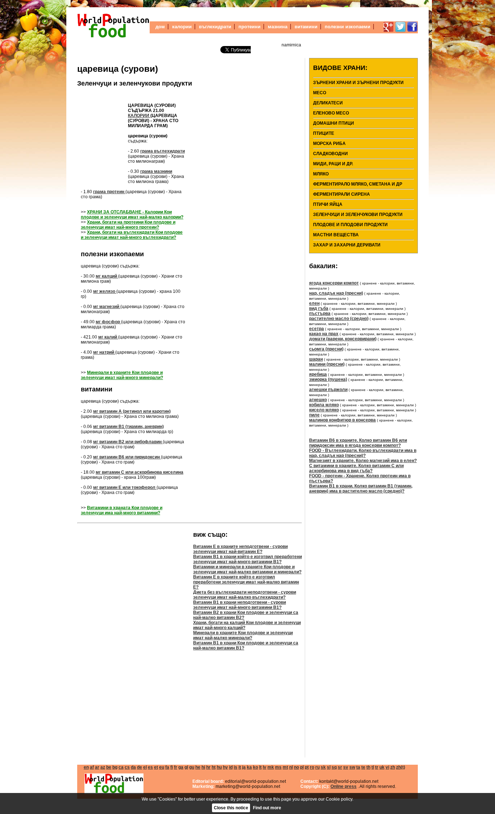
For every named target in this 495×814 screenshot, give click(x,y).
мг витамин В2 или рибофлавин (128, 441)
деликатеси (328, 102)
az (102, 767)
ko (255, 767)
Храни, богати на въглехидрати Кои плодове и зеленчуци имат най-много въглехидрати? (132, 235)
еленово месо (331, 113)
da (133, 767)
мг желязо (104, 291)
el (145, 767)
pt (307, 767)
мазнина (277, 26)
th (368, 767)
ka (249, 767)
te (363, 767)
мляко (321, 173)
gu (191, 767)
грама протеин (109, 191)
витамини (306, 26)
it (239, 767)
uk (381, 767)
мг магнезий (106, 306)
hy (225, 767)
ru (317, 767)
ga (180, 767)
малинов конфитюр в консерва (342, 420)
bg (114, 767)
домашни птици (333, 123)
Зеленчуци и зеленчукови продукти (134, 83)
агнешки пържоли (328, 389)
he (197, 767)
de (139, 767)
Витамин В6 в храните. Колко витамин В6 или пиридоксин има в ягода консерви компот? (358, 443)
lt (260, 767)
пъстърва (319, 313)
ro (312, 767)
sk (323, 767)
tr (376, 767)
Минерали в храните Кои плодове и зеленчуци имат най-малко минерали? (243, 635)
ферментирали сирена (341, 194)
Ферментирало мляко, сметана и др (357, 184)
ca (121, 767)
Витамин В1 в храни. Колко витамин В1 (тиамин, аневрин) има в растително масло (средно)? (360, 488)
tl (372, 767)
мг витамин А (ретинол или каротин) (132, 411)
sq (334, 767)
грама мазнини (156, 171)
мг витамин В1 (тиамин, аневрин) (128, 426)
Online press (343, 786)
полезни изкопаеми (347, 26)
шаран (316, 359)
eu (161, 767)
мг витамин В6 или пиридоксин (127, 457)
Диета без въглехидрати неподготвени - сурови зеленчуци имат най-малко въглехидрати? (244, 595)
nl (291, 767)
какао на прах (323, 333)
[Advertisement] (102, 136)
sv (345, 767)
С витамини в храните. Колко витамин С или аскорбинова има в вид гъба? (356, 468)
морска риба (329, 143)
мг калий (108, 337)
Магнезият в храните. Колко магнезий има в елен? (363, 460)
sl (328, 767)
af (92, 767)
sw (352, 767)
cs (127, 767)
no (296, 767)
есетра (316, 328)
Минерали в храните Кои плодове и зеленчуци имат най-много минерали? (122, 375)
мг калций (107, 276)
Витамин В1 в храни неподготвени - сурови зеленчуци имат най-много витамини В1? (239, 605)
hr (208, 767)
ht (214, 767)
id (231, 767)
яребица (318, 374)
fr (175, 767)
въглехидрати (215, 26)
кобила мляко (324, 404)
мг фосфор (108, 321)
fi (171, 767)
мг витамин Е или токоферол (125, 487)
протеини (249, 26)
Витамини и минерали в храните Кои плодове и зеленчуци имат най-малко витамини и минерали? (247, 569)
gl (186, 767)
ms (278, 767)
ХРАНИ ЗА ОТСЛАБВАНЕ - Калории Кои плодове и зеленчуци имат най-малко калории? (132, 214)
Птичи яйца (327, 204)
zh (392, 767)
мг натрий (104, 352)
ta (358, 767)
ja (244, 767)
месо (319, 92)
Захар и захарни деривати (346, 245)
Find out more (267, 807)
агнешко (318, 399)
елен (314, 303)
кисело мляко (324, 409)
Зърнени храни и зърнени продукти (358, 82)
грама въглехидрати (162, 151)
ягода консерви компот (334, 283)
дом (160, 26)
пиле (314, 415)
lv (264, 767)
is (235, 767)
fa (167, 767)
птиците (323, 133)
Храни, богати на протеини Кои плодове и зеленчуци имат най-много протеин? (128, 225)
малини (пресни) (327, 364)
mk (270, 767)
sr (340, 767)
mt (285, 767)
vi (387, 767)
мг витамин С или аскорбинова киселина (139, 472)
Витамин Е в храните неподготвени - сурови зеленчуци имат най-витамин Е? (240, 549)
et (156, 767)
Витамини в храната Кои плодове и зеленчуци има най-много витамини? (121, 510)
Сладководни (330, 153)
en (86, 767)
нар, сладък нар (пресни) (336, 293)
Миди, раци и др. (333, 163)
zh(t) (400, 767)
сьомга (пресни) (326, 349)
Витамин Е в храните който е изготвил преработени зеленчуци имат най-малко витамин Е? (246, 582)
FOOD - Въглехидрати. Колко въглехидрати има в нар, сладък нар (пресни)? (362, 453)
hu (219, 767)
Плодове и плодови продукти (350, 224)
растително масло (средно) (339, 318)
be (108, 767)
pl (302, 767)
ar (97, 767)
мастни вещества (336, 234)
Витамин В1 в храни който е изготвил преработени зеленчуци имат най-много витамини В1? (247, 559)
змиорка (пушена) (328, 379)
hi (203, 767)
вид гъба (318, 308)
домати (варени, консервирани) (343, 338)
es (150, 767)
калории (182, 26)
